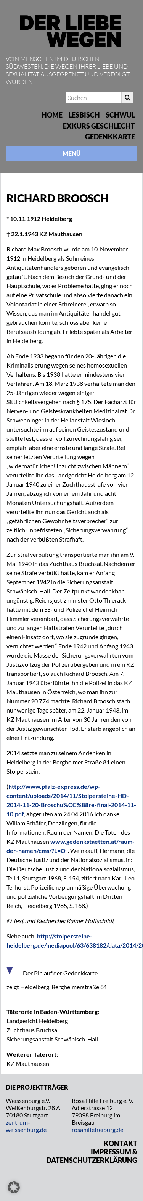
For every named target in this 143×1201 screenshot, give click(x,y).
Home (52, 115)
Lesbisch (84, 115)
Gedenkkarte (110, 136)
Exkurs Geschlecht (99, 126)
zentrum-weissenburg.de (26, 1126)
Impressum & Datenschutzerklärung (92, 1156)
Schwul (120, 115)
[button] (13, 1187)
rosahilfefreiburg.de (97, 1129)
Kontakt (120, 1143)
